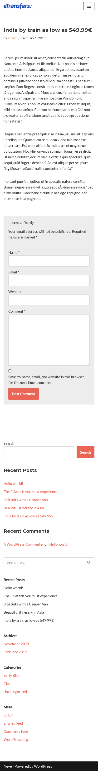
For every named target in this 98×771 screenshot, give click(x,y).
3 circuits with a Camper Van (26, 500)
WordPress (43, 766)
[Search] (89, 562)
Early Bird (11, 675)
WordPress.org (16, 739)
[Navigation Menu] (88, 6)
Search (9, 443)
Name (14, 252)
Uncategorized (15, 691)
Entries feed (13, 723)
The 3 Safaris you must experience (31, 491)
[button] (89, 562)
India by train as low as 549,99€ (29, 516)
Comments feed (16, 731)
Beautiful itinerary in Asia (24, 508)
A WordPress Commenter (24, 544)
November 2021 (16, 644)
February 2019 (15, 652)
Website (15, 291)
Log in (8, 715)
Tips (7, 683)
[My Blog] (18, 6)
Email (13, 272)
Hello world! (13, 483)
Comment (17, 311)
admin (12, 38)
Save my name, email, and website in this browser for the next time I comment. (46, 380)
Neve (8, 766)
